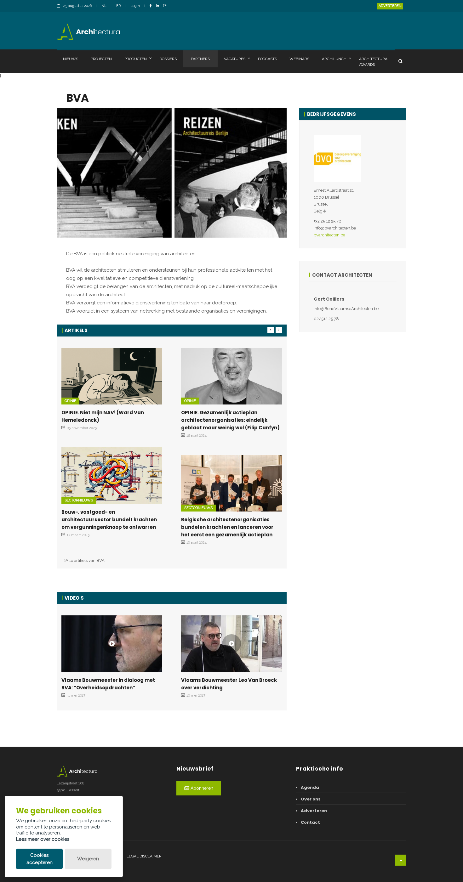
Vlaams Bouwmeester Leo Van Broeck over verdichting (229, 684)
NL (103, 6)
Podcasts (267, 59)
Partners (200, 59)
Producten (135, 59)
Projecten (101, 59)
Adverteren (390, 6)
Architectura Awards (373, 62)
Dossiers (168, 59)
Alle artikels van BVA (85, 560)
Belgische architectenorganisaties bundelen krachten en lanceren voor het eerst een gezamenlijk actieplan (227, 527)
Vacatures (234, 59)
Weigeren (88, 859)
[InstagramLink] (166, 6)
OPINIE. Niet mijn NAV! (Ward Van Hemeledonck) (102, 416)
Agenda (310, 787)
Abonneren (201, 788)
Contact (310, 822)
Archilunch (334, 59)
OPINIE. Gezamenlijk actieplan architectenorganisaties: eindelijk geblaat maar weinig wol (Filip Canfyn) (230, 420)
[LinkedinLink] (159, 6)
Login (135, 6)
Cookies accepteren (39, 858)
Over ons (311, 799)
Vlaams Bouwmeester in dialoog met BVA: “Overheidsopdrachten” (108, 684)
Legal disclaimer (144, 856)
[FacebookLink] (152, 6)
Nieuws (70, 59)
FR (118, 6)
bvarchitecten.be (329, 235)
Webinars (299, 59)
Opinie (70, 401)
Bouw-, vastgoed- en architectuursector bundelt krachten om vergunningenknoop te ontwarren (109, 519)
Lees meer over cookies (42, 839)
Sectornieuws (79, 500)
